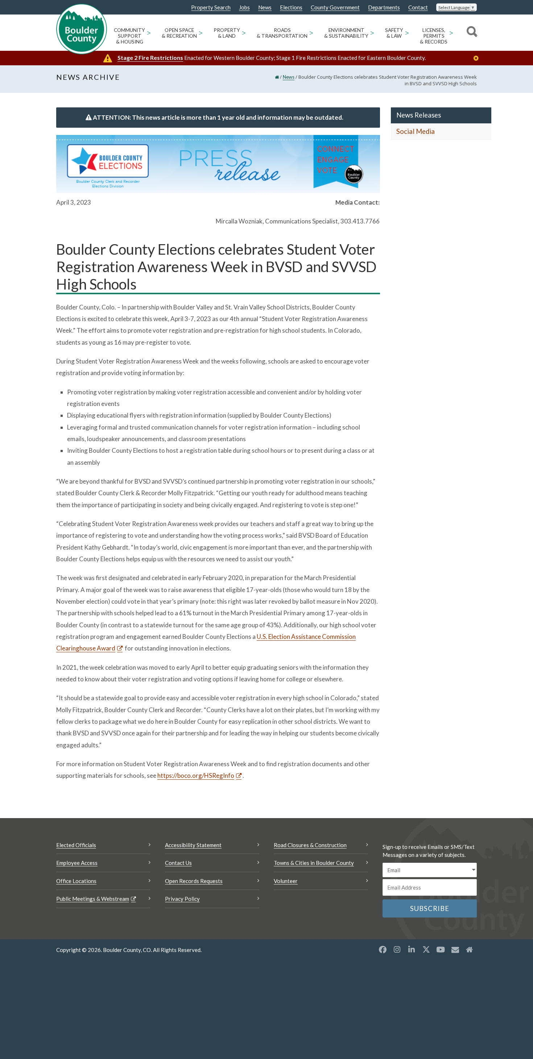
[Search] (471, 33)
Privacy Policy (182, 898)
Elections (291, 7)
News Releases (418, 115)
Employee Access (77, 862)
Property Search (211, 8)
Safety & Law (394, 33)
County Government (335, 7)
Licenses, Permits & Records (433, 36)
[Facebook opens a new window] (382, 949)
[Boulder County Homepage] (81, 29)
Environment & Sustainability (346, 33)
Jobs (244, 7)
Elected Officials (76, 845)
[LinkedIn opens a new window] (411, 949)
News (265, 7)
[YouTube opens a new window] (440, 949)
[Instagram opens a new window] (397, 949)
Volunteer (286, 881)
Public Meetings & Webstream (92, 898)
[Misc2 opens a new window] (469, 949)
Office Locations (76, 881)
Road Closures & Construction (310, 845)
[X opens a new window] (426, 949)
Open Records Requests (194, 881)
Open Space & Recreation (179, 33)
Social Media (415, 131)
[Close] (478, 58)
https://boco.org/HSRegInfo (195, 775)
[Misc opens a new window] (455, 949)
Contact (418, 7)
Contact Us (178, 862)
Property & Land (227, 33)
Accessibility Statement (193, 845)
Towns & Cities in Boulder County (314, 862)
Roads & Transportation (282, 33)
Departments (384, 7)
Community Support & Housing (129, 36)
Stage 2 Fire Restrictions (150, 57)
